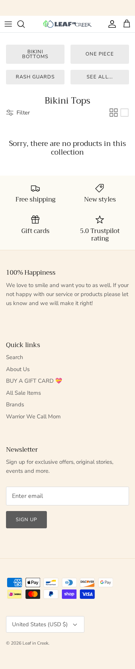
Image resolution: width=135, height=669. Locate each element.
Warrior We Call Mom (33, 416)
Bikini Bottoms (35, 54)
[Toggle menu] (8, 24)
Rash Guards (35, 77)
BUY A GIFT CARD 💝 (34, 381)
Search (14, 357)
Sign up (26, 519)
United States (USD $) (40, 624)
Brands (15, 404)
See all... (99, 77)
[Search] (24, 24)
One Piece (100, 54)
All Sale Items (23, 393)
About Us (18, 369)
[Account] (110, 24)
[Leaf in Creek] (67, 24)
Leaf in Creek (35, 643)
